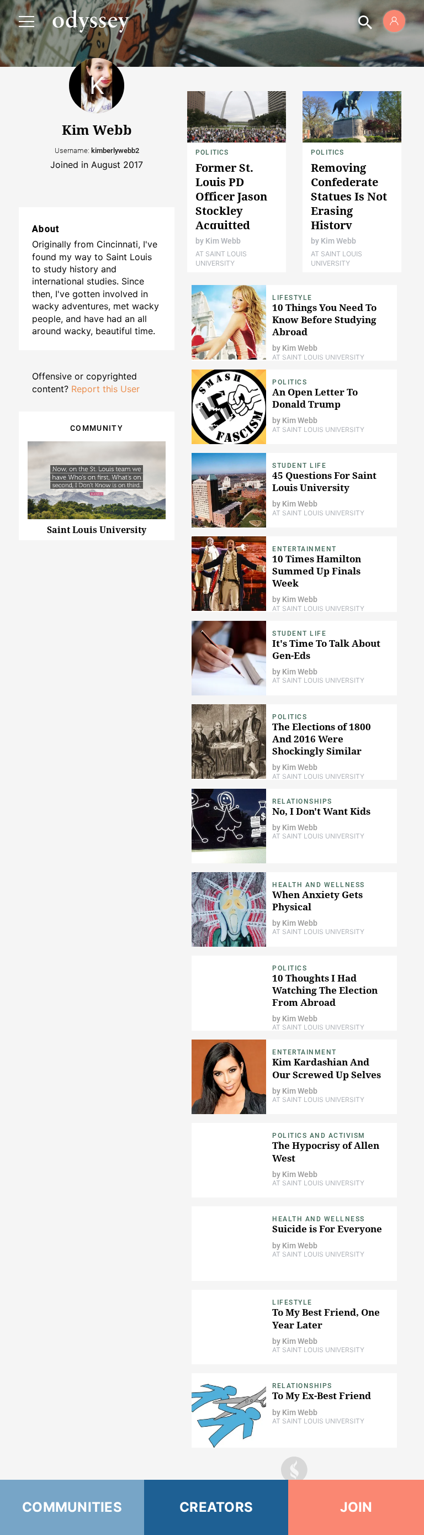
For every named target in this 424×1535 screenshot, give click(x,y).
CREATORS (216, 1507)
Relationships (302, 801)
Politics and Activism (318, 1136)
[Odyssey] (90, 21)
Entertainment (304, 549)
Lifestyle (292, 298)
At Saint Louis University (221, 258)
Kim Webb (223, 240)
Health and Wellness (318, 885)
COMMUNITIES (72, 1507)
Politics (212, 152)
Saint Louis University (96, 530)
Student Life (299, 466)
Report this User (105, 388)
